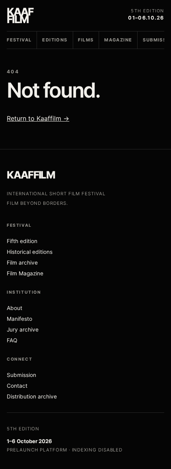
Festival (19, 40)
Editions (54, 40)
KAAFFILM (31, 175)
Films (85, 40)
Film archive (22, 262)
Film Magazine (25, 273)
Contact (17, 386)
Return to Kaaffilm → (38, 118)
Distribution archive (32, 396)
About (14, 308)
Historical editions (29, 252)
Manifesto (19, 319)
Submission (21, 375)
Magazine (118, 40)
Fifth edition (22, 241)
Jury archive (23, 329)
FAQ (12, 340)
